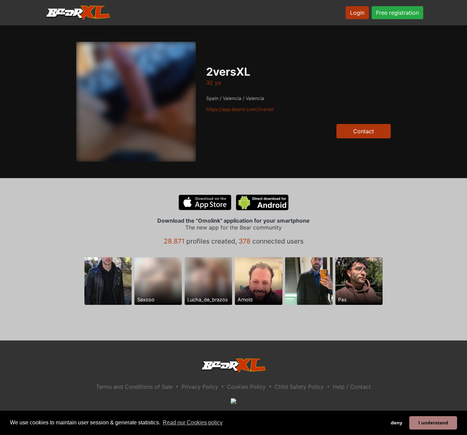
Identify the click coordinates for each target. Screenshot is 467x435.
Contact (363, 131)
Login (357, 12)
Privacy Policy (200, 386)
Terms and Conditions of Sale (134, 386)
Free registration (397, 12)
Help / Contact (352, 386)
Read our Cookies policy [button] (193, 422)
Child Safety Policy (299, 386)
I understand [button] (433, 422)
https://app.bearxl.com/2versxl (239, 109)
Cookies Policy (246, 386)
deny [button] (396, 422)
